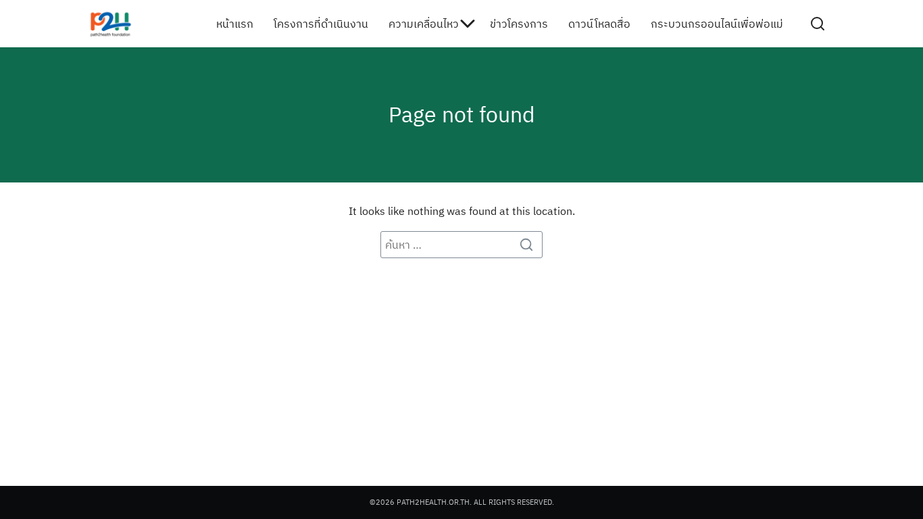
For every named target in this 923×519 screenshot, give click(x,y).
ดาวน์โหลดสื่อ (599, 23)
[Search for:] (461, 244)
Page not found (462, 114)
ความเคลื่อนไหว (424, 23)
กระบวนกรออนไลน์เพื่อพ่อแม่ (717, 23)
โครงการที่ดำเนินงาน (321, 23)
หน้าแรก (234, 23)
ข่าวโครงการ (519, 23)
